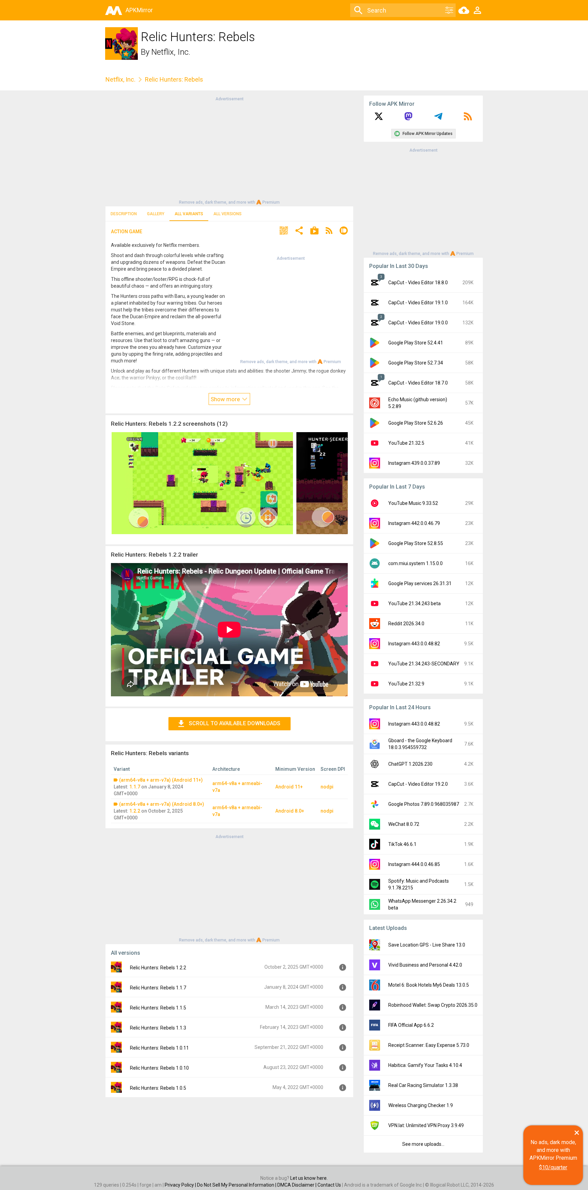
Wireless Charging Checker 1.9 (420, 1105)
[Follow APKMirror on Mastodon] (408, 118)
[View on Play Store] (314, 231)
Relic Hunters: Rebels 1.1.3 (158, 1028)
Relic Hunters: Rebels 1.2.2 (158, 967)
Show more (226, 399)
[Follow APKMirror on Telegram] (438, 118)
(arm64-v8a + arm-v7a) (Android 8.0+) (161, 804)
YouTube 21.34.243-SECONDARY (423, 663)
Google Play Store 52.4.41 (415, 342)
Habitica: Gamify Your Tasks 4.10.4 (425, 1065)
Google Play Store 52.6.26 (415, 423)
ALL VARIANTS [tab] (189, 213)
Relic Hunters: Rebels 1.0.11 (159, 1048)
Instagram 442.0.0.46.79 (414, 523)
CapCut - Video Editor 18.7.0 (418, 383)
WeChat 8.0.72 (403, 824)
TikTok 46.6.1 (402, 844)
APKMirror (139, 10)
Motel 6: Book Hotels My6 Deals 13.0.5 (428, 985)
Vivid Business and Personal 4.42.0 (425, 965)
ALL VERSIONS (227, 213)
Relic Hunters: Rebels (174, 79)
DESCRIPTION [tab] (124, 213)
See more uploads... (423, 1144)
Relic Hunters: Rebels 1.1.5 (158, 1007)
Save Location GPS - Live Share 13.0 (426, 945)
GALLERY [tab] (155, 213)
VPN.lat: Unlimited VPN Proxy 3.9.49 (426, 1125)
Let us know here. (309, 1178)
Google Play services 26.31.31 (420, 583)
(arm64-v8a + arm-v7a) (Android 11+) (161, 780)
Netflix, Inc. (170, 52)
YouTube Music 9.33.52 (413, 503)
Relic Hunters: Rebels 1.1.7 (158, 987)
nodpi (327, 786)
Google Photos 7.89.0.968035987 (423, 804)
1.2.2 (134, 811)
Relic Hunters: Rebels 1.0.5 (158, 1088)
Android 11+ (289, 786)
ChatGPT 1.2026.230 (410, 764)
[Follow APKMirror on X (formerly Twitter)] (379, 118)
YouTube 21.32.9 (406, 683)
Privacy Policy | (181, 1185)
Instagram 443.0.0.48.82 (414, 643)
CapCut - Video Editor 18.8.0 (418, 282)
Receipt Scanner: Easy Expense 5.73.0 (428, 1045)
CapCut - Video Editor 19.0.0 (418, 322)
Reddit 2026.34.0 (406, 623)
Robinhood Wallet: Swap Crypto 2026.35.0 (432, 1005)
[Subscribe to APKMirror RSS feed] (468, 118)
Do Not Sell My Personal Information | (237, 1185)
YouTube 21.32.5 (406, 443)
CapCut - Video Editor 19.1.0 (418, 302)
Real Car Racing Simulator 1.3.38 (423, 1085)
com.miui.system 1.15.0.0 (415, 563)
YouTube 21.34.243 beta (414, 603)
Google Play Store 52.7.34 (415, 363)
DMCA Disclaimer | (297, 1185)
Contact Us (329, 1185)
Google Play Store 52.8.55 (415, 543)
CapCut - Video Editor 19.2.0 (418, 784)
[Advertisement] (229, 150)
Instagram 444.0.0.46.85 (414, 864)
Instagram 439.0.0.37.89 (414, 463)
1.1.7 (134, 786)
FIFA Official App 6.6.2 (411, 1025)
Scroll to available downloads (234, 723)
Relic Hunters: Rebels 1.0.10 (159, 1068)
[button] (284, 231)
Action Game (126, 231)
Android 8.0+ (289, 811)
